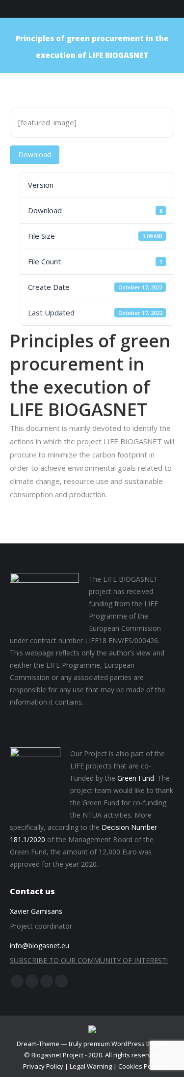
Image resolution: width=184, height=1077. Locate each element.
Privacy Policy (43, 1066)
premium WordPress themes (126, 1043)
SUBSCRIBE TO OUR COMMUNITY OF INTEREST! (89, 960)
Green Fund (135, 778)
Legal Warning (91, 1066)
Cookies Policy (139, 1066)
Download (34, 154)
